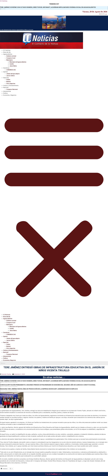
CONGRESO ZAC (11, 70)
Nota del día (7, 52)
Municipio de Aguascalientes (17, 62)
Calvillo (11, 64)
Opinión (5, 72)
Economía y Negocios (9, 95)
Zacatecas (6, 68)
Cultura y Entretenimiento (11, 85)
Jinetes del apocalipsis (13, 73)
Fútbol (8, 79)
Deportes (6, 77)
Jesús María (13, 66)
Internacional (7, 91)
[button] (54, 205)
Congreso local (10, 58)
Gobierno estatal (11, 56)
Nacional (5, 87)
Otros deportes (10, 83)
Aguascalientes (7, 54)
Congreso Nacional (12, 89)
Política (5, 93)
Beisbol (8, 81)
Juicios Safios (10, 75)
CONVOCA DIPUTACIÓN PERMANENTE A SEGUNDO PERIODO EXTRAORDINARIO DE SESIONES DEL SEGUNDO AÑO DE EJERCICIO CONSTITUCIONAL (48, 385)
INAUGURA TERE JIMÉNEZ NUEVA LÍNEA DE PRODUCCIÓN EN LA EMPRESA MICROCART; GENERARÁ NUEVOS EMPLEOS (39, 389)
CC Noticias (3, 1)
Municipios (9, 60)
